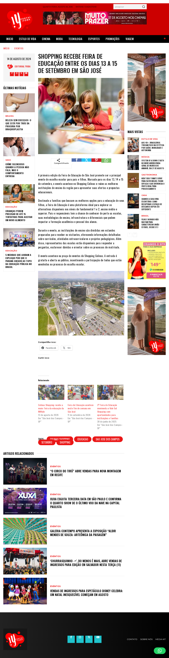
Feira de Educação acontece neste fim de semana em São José (81, 408)
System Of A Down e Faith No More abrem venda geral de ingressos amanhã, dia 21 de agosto (152, 164)
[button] (160, 650)
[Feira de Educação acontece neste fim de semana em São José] (81, 392)
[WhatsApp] (106, 163)
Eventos (18, 48)
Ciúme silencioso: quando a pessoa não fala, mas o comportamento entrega (17, 170)
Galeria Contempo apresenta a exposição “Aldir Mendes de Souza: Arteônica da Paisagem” (83, 533)
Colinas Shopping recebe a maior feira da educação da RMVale (51, 408)
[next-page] (135, 235)
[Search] (143, 6)
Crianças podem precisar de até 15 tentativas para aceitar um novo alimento (18, 215)
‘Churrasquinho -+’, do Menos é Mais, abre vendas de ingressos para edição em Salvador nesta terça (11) (86, 563)
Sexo (8, 160)
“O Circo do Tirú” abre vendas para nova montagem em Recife (85, 473)
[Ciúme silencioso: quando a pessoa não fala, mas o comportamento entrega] (19, 146)
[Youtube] (26, 74)
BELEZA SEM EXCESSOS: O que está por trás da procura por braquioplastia (18, 124)
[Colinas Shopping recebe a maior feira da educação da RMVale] (51, 392)
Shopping (65, 442)
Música (145, 157)
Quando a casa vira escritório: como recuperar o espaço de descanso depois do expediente (151, 204)
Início (6, 48)
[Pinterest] (96, 163)
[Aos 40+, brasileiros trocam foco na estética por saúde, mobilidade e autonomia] (133, 144)
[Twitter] (21, 74)
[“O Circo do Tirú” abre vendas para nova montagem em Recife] (25, 471)
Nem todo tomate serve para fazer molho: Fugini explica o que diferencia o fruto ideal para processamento (152, 183)
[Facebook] (12, 74)
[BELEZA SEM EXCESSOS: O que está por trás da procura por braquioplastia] (19, 102)
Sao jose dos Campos (107, 439)
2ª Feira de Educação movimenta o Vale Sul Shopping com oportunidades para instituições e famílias (107, 411)
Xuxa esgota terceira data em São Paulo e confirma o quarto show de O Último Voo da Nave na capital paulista (85, 503)
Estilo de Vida (149, 139)
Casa (144, 195)
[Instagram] (17, 74)
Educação (11, 207)
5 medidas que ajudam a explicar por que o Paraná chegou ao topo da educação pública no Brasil (18, 261)
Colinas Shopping (60, 439)
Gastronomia (149, 175)
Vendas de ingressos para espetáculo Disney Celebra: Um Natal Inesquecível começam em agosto (86, 593)
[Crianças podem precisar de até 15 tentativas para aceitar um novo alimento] (19, 193)
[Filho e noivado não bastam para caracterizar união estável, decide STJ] (133, 221)
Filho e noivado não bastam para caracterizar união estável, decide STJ (150, 223)
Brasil (145, 216)
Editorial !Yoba (22, 66)
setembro (46, 442)
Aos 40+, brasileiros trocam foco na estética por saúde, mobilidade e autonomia (152, 146)
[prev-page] (130, 235)
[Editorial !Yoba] (11, 66)
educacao (82, 439)
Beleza (9, 116)
